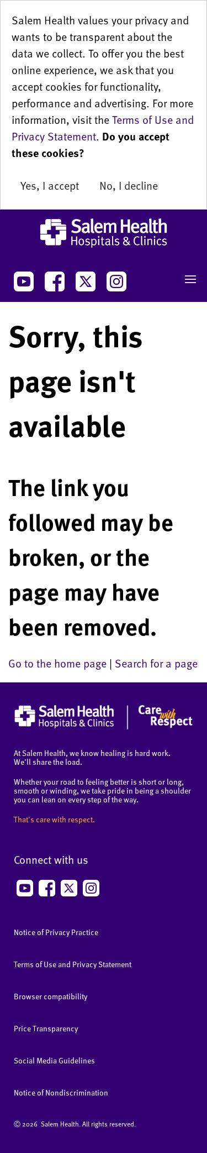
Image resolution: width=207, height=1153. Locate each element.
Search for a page (156, 663)
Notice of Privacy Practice (56, 932)
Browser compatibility (50, 996)
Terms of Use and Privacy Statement (72, 964)
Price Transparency (46, 1028)
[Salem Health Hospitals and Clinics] (103, 233)
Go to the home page (57, 663)
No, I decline (128, 185)
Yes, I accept (49, 185)
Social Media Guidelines (54, 1060)
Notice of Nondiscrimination (61, 1092)
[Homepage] (103, 727)
